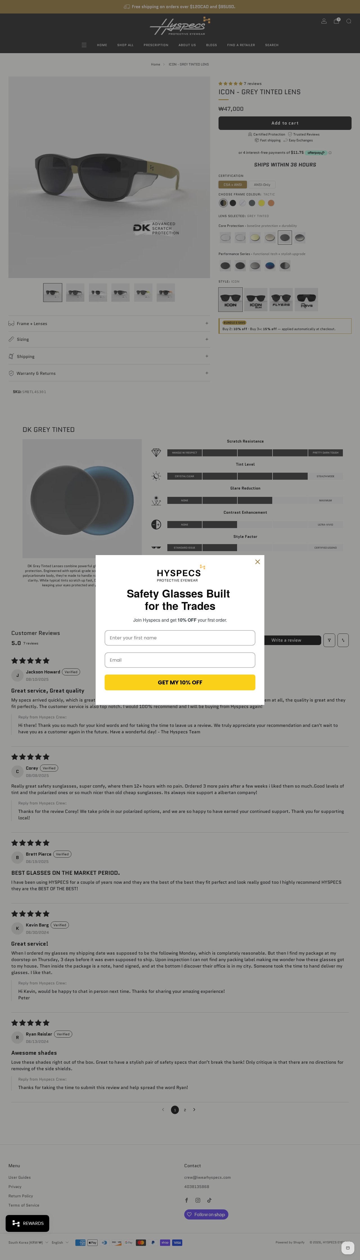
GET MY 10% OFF (180, 682)
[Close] (257, 562)
